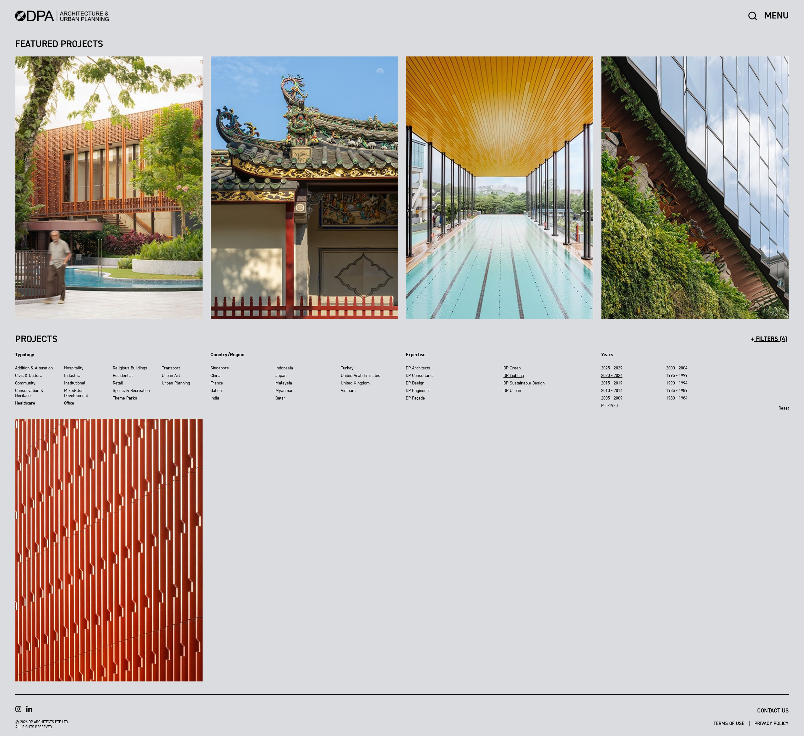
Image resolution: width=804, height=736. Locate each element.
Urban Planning (176, 383)
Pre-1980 (609, 406)
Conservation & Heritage (29, 393)
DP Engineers (418, 391)
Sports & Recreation (131, 391)
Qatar (280, 398)
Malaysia (283, 383)
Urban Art (171, 376)
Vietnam (348, 391)
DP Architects (418, 368)
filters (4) (770, 338)
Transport (171, 368)
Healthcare (25, 403)
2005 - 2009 (611, 398)
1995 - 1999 (676, 376)
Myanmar (284, 391)
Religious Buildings (130, 368)
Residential (123, 376)
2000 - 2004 (676, 368)
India (214, 398)
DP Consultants (420, 376)
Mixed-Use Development (76, 393)
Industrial (73, 376)
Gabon (216, 391)
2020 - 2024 (611, 376)
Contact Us (773, 710)
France (216, 383)
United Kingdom (355, 383)
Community (25, 383)
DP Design (415, 383)
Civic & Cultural (29, 376)
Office (69, 403)
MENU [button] (776, 16)
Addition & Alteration (34, 368)
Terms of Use (730, 723)
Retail (118, 383)
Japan (280, 376)
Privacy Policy (771, 723)
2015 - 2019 (611, 383)
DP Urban (512, 391)
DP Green (512, 368)
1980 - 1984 (676, 398)
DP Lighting (513, 376)
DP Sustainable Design (524, 383)
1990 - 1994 (676, 383)
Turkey (347, 368)
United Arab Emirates (360, 376)
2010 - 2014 (611, 391)
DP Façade (415, 398)
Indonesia (284, 368)
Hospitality (74, 368)
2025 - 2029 (611, 368)
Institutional (74, 383)
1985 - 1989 (676, 391)
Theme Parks (125, 398)
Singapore (219, 368)
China (215, 376)
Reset (784, 408)
